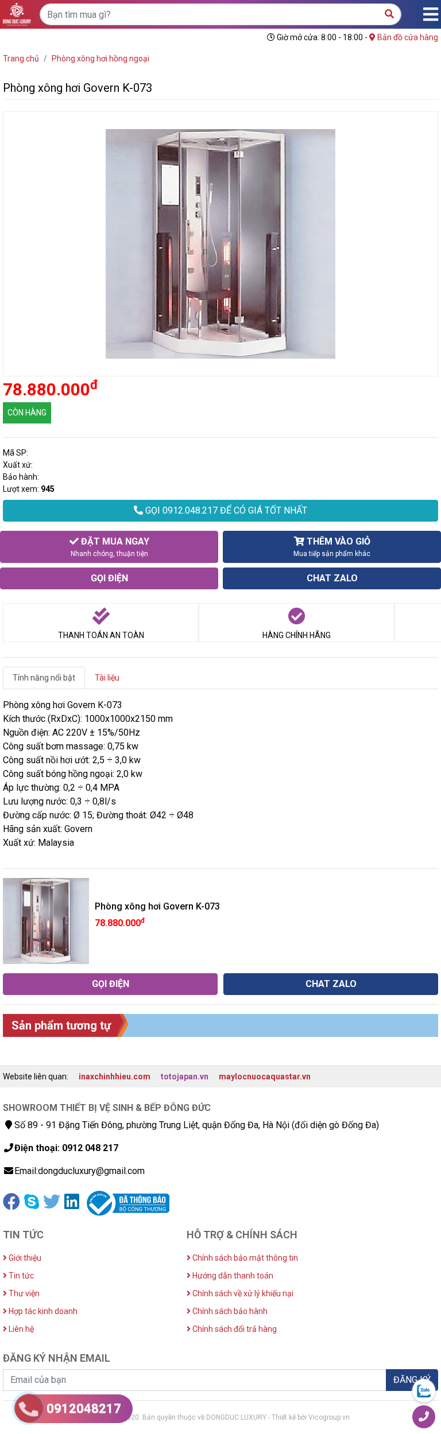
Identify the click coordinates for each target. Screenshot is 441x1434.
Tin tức (20, 1275)
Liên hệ (20, 1329)
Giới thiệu (24, 1257)
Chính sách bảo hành (229, 1311)
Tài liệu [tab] (107, 677)
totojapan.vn (184, 1076)
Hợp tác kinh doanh (42, 1311)
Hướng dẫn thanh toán (232, 1275)
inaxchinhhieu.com (114, 1076)
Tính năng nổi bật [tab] (44, 677)
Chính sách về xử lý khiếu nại (242, 1293)
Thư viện (23, 1293)
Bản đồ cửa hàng (407, 37)
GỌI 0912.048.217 (225, 510)
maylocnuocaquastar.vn (265, 1076)
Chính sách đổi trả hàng (234, 1329)
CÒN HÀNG (27, 412)
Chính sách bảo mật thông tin (244, 1257)
